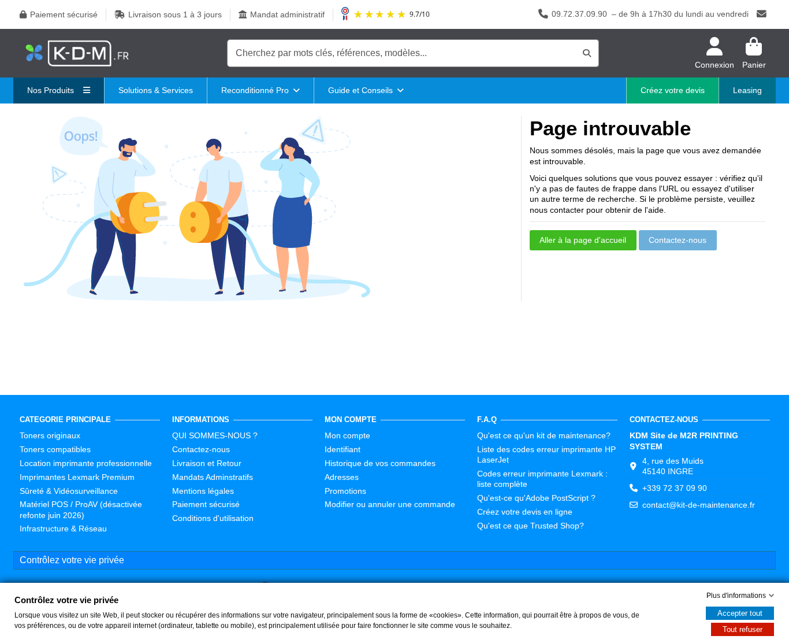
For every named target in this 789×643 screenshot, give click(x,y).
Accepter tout (739, 613)
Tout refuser (742, 629)
